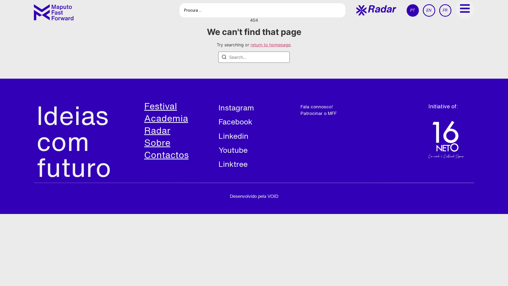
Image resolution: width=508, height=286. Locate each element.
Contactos (166, 154)
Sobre (157, 142)
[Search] (224, 57)
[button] (376, 10)
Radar (157, 130)
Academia (166, 118)
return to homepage (271, 44)
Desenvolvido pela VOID (254, 196)
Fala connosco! (317, 106)
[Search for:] (254, 57)
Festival (160, 105)
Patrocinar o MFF (319, 113)
